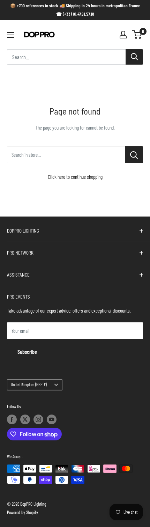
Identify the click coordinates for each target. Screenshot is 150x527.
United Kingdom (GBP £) (29, 384)
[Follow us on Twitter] (25, 419)
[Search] (134, 57)
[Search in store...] (134, 154)
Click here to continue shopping (75, 177)
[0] (137, 34)
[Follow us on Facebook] (12, 419)
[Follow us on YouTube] (52, 419)
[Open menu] (10, 35)
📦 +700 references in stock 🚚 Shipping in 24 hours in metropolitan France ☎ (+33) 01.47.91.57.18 (75, 10)
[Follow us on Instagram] (38, 419)
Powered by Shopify (22, 512)
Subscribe (27, 351)
